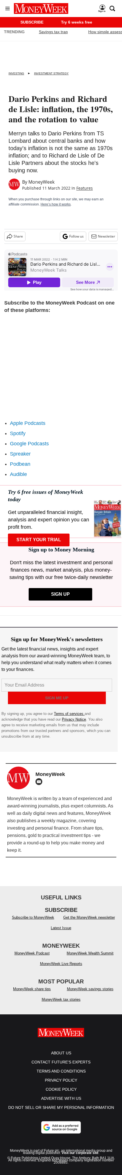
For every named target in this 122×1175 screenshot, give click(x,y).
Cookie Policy (61, 1089)
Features (84, 188)
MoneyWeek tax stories (61, 999)
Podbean (20, 464)
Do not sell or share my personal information (61, 1107)
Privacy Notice (74, 719)
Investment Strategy (51, 73)
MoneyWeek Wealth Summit (90, 953)
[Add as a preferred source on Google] (61, 1127)
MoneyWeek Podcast (32, 953)
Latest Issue (61, 928)
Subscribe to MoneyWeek (33, 917)
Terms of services (69, 714)
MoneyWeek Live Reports (61, 964)
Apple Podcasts (27, 423)
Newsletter (106, 236)
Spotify (18, 433)
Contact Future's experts (61, 1062)
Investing (16, 73)
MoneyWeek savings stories (90, 989)
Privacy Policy (61, 1080)
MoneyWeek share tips (32, 989)
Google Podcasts (29, 443)
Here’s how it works (56, 204)
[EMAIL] (40, 781)
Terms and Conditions (61, 1071)
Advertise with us (61, 1098)
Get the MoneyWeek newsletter (89, 917)
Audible (18, 474)
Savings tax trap (53, 32)
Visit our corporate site (80, 1153)
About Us (61, 1053)
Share (18, 236)
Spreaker (20, 454)
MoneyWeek (41, 182)
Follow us (76, 236)
